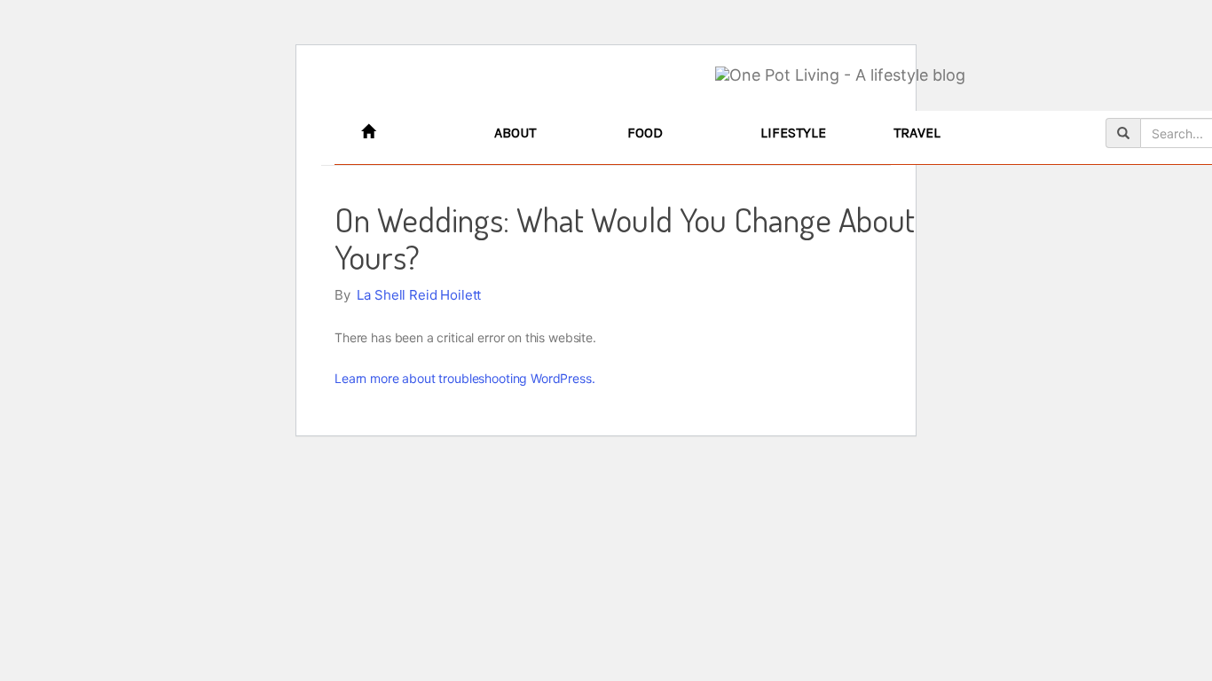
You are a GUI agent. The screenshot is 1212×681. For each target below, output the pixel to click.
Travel (916, 132)
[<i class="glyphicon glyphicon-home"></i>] (414, 133)
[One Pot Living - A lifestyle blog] (840, 75)
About (515, 132)
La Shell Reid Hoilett (419, 294)
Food (645, 132)
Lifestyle (793, 132)
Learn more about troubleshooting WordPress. (464, 378)
